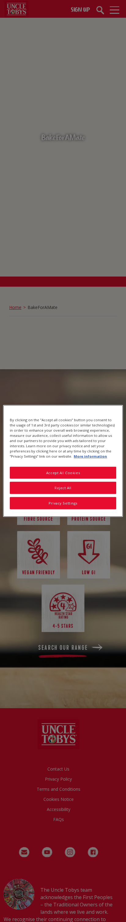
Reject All (63, 487)
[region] (63, 461)
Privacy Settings (63, 503)
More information (90, 456)
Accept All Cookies (63, 472)
